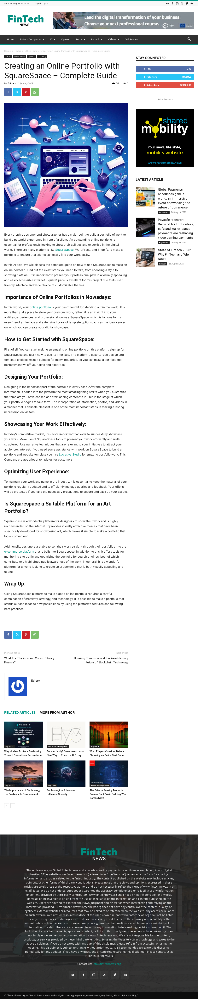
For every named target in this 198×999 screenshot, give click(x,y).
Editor (11, 83)
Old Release (131, 39)
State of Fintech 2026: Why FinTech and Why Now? (174, 254)
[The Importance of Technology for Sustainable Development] (23, 773)
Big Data (9, 746)
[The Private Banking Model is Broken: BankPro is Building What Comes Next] (109, 773)
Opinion (65, 39)
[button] (189, 39)
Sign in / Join (41, 3)
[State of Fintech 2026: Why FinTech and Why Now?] (145, 257)
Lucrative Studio (70, 454)
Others (112, 39)
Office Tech (31, 51)
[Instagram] (177, 3)
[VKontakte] (191, 3)
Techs (79, 39)
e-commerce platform (19, 551)
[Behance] (167, 3)
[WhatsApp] (35, 92)
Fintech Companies (31, 39)
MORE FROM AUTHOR (57, 712)
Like (189, 68)
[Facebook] (172, 3)
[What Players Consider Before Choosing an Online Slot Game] (109, 735)
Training (42, 56)
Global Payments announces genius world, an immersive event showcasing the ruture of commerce (174, 198)
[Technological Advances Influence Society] (66, 773)
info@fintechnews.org (107, 964)
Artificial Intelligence (57, 746)
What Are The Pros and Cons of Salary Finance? (29, 660)
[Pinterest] (26, 92)
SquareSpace (64, 249)
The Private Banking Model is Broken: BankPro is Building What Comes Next (108, 794)
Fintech (95, 39)
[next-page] (12, 805)
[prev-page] (6, 805)
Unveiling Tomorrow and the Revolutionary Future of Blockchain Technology (101, 660)
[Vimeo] (187, 3)
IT (51, 39)
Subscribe (185, 85)
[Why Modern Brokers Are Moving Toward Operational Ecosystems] (23, 735)
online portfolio (40, 307)
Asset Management (100, 785)
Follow (186, 76)
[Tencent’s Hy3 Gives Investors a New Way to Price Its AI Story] (66, 735)
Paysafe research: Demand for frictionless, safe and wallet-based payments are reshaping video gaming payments (176, 228)
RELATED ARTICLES (20, 712)
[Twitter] (182, 3)
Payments (163, 212)
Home (10, 39)
